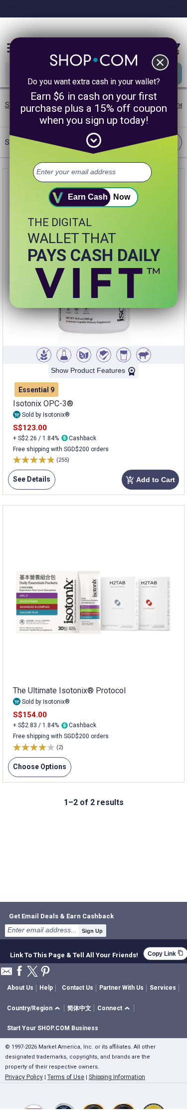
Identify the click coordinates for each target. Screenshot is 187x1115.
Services (163, 987)
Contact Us (77, 987)
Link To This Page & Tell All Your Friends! (74, 954)
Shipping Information (117, 1077)
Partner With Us (121, 987)
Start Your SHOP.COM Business (52, 1028)
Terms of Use (65, 1077)
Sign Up (92, 931)
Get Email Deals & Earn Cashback (61, 915)
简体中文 (79, 1008)
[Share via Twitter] (32, 972)
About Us (20, 987)
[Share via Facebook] (19, 971)
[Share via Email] (6, 974)
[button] (35, 1008)
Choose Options (37, 770)
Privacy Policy (24, 1077)
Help (46, 987)
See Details (29, 482)
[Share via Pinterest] (45, 972)
